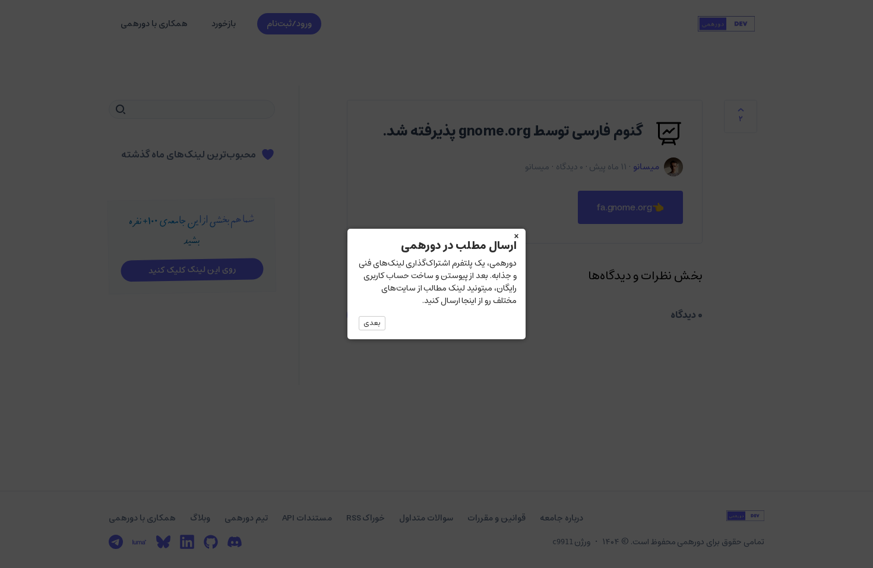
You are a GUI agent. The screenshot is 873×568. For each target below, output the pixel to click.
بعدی (372, 323)
